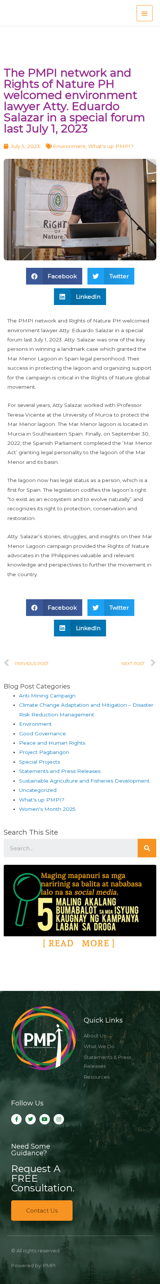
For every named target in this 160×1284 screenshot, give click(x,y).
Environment (69, 146)
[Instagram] (59, 1119)
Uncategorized (38, 790)
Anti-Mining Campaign (47, 696)
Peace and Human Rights (52, 743)
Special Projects (39, 762)
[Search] (147, 848)
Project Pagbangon (44, 752)
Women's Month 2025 (47, 809)
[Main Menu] (145, 13)
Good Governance (42, 733)
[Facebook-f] (16, 1119)
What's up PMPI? (111, 146)
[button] (42, 1210)
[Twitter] (30, 1119)
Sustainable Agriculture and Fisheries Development (84, 781)
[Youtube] (44, 1119)
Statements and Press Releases (59, 771)
